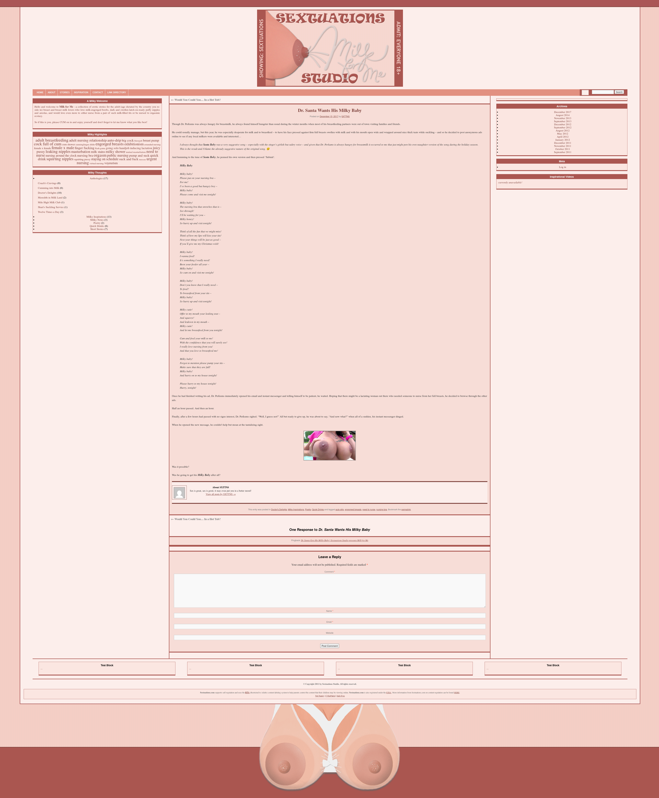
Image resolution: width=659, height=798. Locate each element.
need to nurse (368, 509)
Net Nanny (319, 695)
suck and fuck (128, 159)
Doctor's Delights (47, 192)
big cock (128, 140)
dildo (92, 144)
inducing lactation (141, 148)
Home (40, 92)
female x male (63, 147)
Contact (98, 92)
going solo (112, 148)
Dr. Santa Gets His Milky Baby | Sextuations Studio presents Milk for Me (334, 540)
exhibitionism (134, 144)
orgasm (100, 155)
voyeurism (111, 163)
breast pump (151, 140)
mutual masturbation (136, 152)
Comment (330, 571)
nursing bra (85, 155)
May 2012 (562, 133)
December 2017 (562, 112)
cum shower (68, 144)
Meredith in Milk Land (50, 197)
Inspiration (81, 92)
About (51, 92)
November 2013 (562, 118)
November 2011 (562, 146)
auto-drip (114, 140)
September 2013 (562, 121)
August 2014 (563, 115)
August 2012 (563, 130)
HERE (456, 692)
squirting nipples (60, 158)
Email (329, 621)
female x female (42, 148)
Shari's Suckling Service (51, 207)
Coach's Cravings (47, 183)
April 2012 (563, 136)
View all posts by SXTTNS (221, 494)
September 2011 (562, 152)
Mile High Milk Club (49, 202)
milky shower (115, 151)
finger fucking (84, 147)
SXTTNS (346, 116)
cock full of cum (47, 144)
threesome (142, 159)
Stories (65, 92)
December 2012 (562, 124)
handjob (124, 148)
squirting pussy (82, 159)
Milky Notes (97, 219)
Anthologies (96, 178)
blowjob (138, 140)
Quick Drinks (97, 226)
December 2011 (562, 142)
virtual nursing (97, 163)
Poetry (97, 222)
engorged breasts (110, 144)
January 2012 (562, 139)
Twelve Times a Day (49, 212)
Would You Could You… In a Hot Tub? (196, 100)
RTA (247, 692)
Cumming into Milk (48, 188)
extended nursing (152, 144)
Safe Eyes (341, 695)
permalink (406, 509)
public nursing (118, 155)
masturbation (80, 151)
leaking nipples (58, 151)
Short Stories (97, 229)
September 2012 (562, 127)
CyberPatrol (330, 695)
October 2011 (562, 149)
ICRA (388, 692)
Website (329, 632)
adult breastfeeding (52, 140)
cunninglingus (82, 144)
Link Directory (116, 92)
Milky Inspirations (96, 216)
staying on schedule (104, 158)
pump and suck (139, 155)
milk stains (98, 151)
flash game (100, 148)
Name (329, 610)
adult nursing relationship (88, 140)
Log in (562, 167)
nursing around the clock (61, 155)
